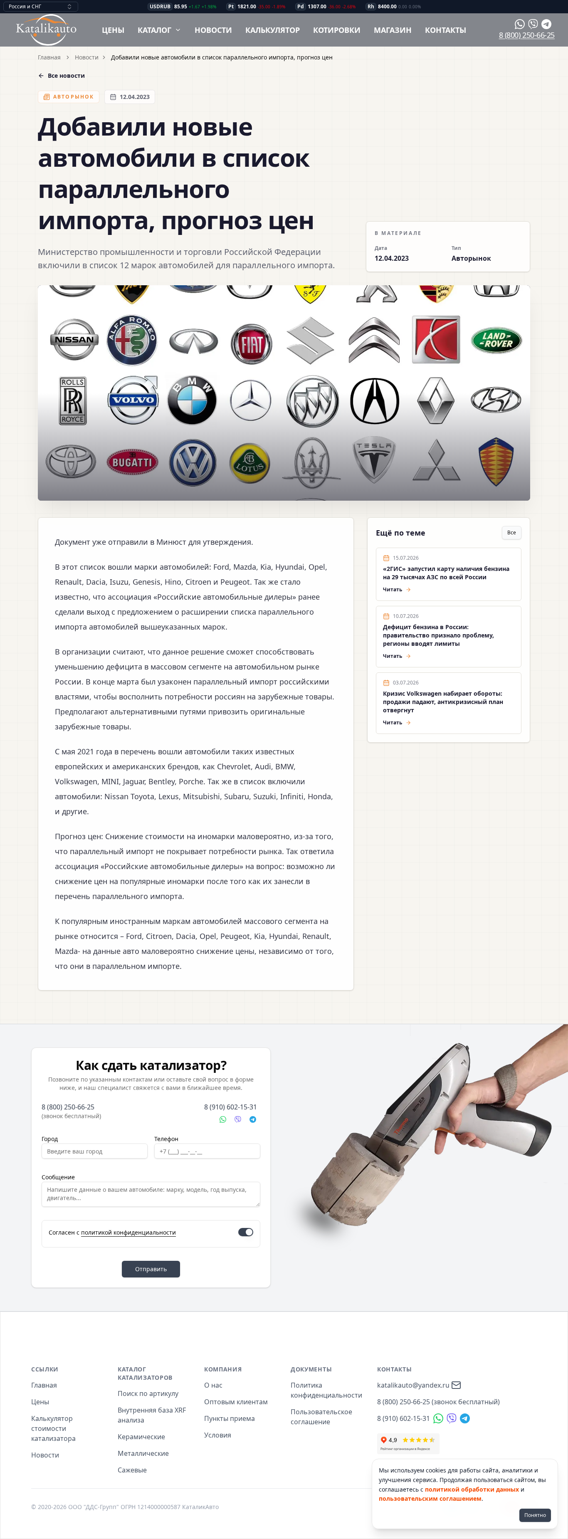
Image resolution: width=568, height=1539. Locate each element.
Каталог (154, 30)
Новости (213, 30)
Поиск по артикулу (148, 1393)
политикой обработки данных (472, 1489)
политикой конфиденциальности (128, 1232)
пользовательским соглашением (430, 1498)
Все (511, 532)
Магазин (393, 30)
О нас (213, 1385)
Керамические (141, 1436)
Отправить (151, 1269)
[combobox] (40, 7)
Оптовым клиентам (236, 1401)
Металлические (143, 1453)
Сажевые (132, 1470)
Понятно (535, 1515)
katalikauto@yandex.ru (413, 1385)
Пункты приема (229, 1418)
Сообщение (58, 1177)
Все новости (66, 75)
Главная (49, 57)
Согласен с (112, 1232)
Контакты (445, 30)
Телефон (166, 1139)
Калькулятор (272, 30)
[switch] (245, 1232)
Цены (113, 30)
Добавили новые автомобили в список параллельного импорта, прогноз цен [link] (222, 57)
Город (50, 1139)
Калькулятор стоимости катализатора (53, 1428)
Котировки (337, 30)
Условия (217, 1435)
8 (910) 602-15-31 (230, 1107)
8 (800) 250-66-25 (527, 35)
